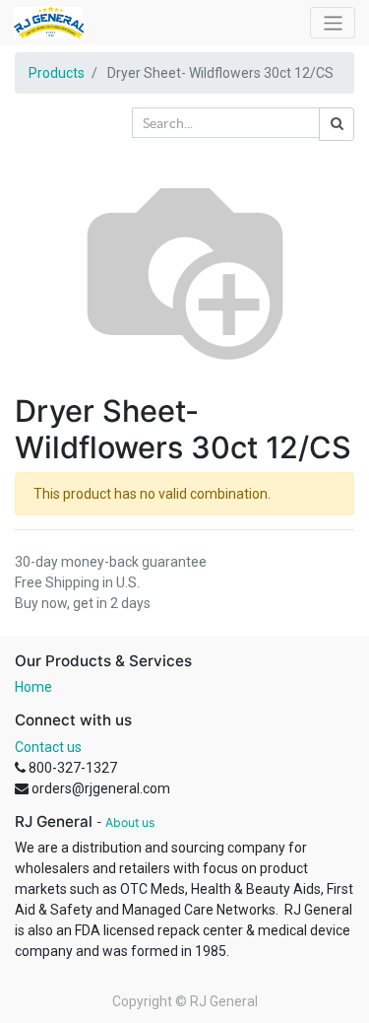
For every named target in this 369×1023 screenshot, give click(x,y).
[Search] (336, 124)
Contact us (48, 747)
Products (57, 73)
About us (129, 822)
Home (33, 687)
